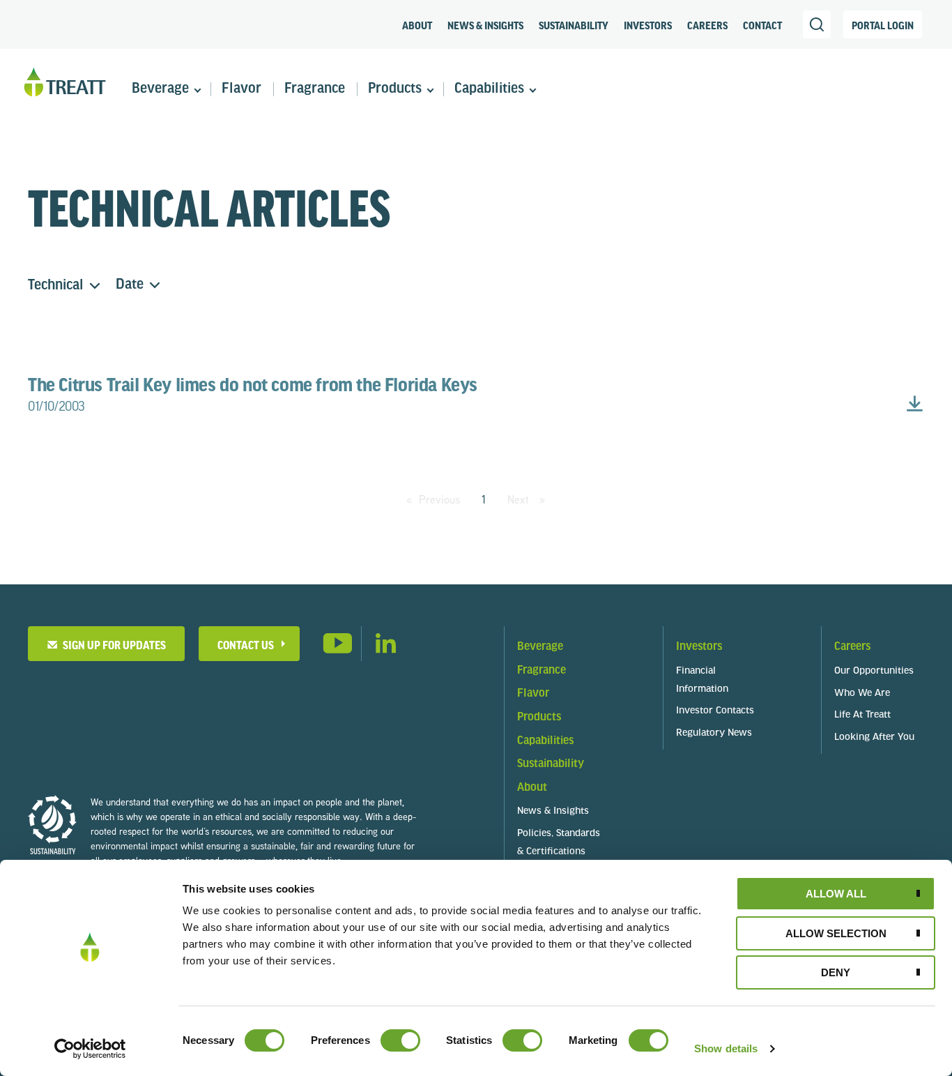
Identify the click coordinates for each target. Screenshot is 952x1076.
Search (817, 24)
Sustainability (573, 25)
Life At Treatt (862, 715)
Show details (726, 1048)
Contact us (245, 645)
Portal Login (883, 25)
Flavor (241, 89)
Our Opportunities (874, 671)
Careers (707, 25)
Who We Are (862, 693)
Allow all (836, 894)
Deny (835, 972)
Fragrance (314, 89)
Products (395, 89)
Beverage (160, 89)
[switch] (400, 1040)
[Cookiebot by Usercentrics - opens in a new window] (90, 1048)
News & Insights (485, 25)
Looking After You (874, 737)
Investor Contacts (715, 711)
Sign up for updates (112, 645)
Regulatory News (714, 733)
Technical (56, 286)
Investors (648, 25)
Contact (762, 25)
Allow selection (835, 933)
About (417, 25)
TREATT (65, 82)
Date (130, 285)
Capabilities (489, 89)
